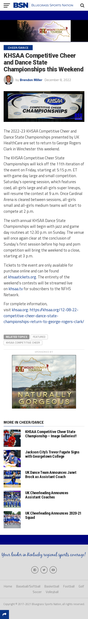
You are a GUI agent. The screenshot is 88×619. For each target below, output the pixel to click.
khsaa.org (20, 310)
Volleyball (52, 591)
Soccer (37, 591)
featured (39, 337)
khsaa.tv (16, 289)
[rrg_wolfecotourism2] (44, 407)
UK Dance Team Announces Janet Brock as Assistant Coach (50, 474)
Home (8, 586)
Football (69, 586)
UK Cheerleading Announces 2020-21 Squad (53, 515)
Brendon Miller (31, 79)
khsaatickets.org (22, 277)
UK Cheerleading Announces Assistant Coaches (46, 495)
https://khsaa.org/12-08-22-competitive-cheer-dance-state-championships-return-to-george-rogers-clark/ (44, 316)
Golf (81, 586)
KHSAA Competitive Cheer (23, 342)
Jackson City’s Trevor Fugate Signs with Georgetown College (52, 454)
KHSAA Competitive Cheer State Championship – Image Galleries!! (50, 433)
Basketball (51, 586)
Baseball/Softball (28, 586)
